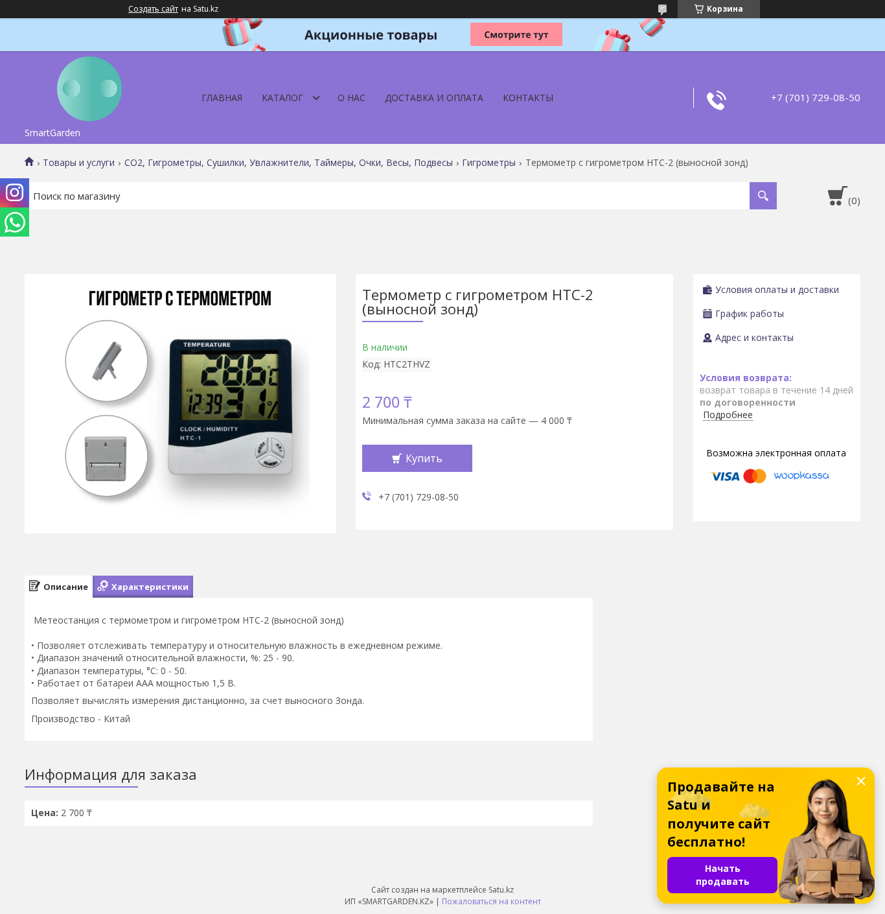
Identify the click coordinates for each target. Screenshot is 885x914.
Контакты (528, 97)
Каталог (282, 97)
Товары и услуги (79, 163)
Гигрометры (489, 163)
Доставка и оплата (434, 97)
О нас (351, 97)
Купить (424, 458)
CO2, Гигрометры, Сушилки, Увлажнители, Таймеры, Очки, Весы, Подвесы (288, 163)
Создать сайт (153, 9)
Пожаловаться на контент (491, 901)
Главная (221, 97)
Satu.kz (501, 889)
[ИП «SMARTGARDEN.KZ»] (89, 86)
